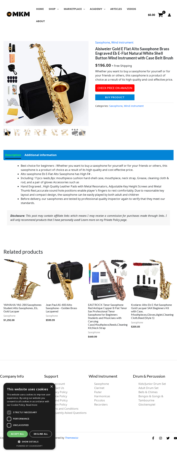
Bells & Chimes (148, 392)
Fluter (98, 392)
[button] (57, 9)
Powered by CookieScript (29, 446)
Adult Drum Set (148, 388)
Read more (32, 404)
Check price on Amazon (114, 88)
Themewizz (71, 437)
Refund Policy (59, 400)
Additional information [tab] (41, 155)
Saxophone (102, 42)
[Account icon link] (169, 15)
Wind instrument (122, 42)
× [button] (51, 386)
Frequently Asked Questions (68, 413)
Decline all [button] (41, 433)
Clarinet (99, 388)
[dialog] (29, 416)
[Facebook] (153, 438)
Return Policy (58, 404)
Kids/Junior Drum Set (152, 384)
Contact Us (57, 388)
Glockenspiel (146, 404)
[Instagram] (160, 438)
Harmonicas (102, 396)
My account (57, 384)
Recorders (101, 404)
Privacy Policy (58, 392)
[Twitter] (168, 438)
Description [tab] (13, 155)
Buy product (115, 97)
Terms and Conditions (64, 409)
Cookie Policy (58, 396)
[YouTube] (175, 438)
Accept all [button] (17, 433)
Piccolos (99, 400)
